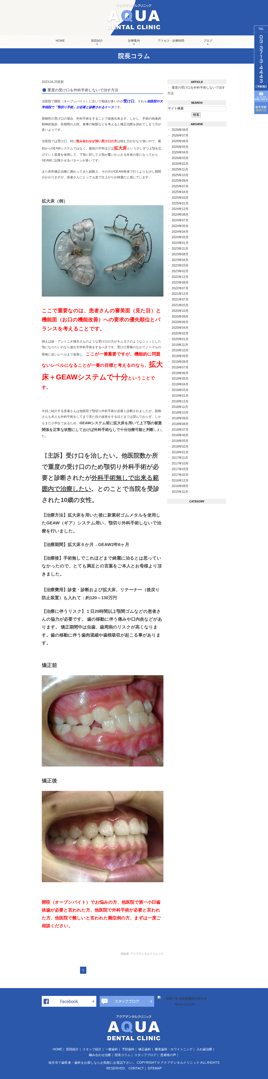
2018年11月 (180, 407)
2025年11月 (180, 169)
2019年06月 (180, 373)
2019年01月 (180, 395)
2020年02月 (180, 333)
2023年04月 (180, 260)
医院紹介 (72, 1049)
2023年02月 (180, 271)
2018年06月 (180, 435)
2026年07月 (180, 135)
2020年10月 (180, 310)
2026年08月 (180, 129)
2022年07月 (180, 288)
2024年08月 (180, 214)
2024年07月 (180, 220)
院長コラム (122, 1055)
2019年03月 (180, 390)
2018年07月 (180, 429)
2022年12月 (180, 276)
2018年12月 (180, 401)
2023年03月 (180, 265)
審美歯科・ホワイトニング (173, 1049)
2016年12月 (180, 480)
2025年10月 (180, 175)
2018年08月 (180, 424)
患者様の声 (168, 1055)
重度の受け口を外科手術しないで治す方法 (82, 90)
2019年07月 (180, 367)
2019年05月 (180, 378)
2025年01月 (180, 203)
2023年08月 (180, 254)
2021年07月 (180, 299)
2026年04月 (180, 152)
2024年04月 (180, 231)
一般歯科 (111, 1049)
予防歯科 (128, 1049)
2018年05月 (180, 440)
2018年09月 (180, 418)
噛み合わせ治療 (100, 1055)
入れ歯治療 (204, 1049)
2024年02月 (180, 237)
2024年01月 (180, 243)
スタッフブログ (145, 1055)
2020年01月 (180, 339)
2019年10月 (180, 350)
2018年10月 (180, 412)
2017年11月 (180, 457)
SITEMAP (155, 1068)
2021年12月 (180, 293)
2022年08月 (180, 282)
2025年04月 (180, 192)
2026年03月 (180, 158)
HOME (60, 40)
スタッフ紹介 (92, 1049)
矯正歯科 (144, 1049)
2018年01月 (180, 452)
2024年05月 (180, 226)
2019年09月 (180, 356)
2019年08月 (180, 361)
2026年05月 (180, 146)
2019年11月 (180, 344)
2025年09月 (180, 180)
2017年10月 (180, 463)
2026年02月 (180, 163)
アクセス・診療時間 (171, 40)
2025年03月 (180, 197)
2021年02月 (180, 305)
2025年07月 (180, 186)
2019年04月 (180, 384)
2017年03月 (180, 469)
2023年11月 (180, 248)
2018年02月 (180, 446)
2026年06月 (180, 141)
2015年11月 (180, 491)
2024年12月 (180, 209)
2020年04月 (180, 327)
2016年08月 (180, 486)
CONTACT (136, 1068)
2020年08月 (180, 316)
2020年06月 (180, 322)
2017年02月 (180, 474)
